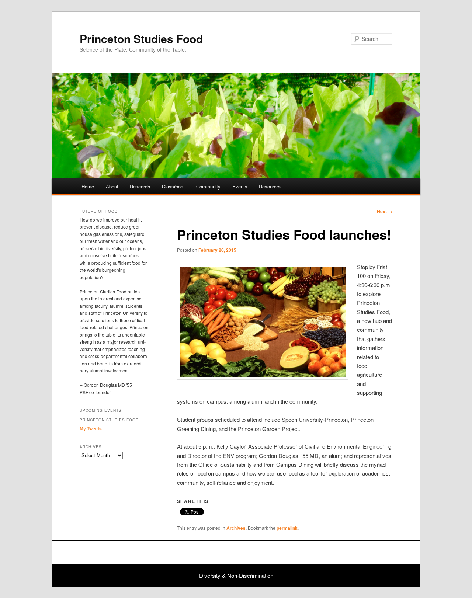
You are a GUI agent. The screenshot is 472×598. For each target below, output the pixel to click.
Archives (236, 528)
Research (140, 186)
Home (87, 186)
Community (208, 186)
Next (384, 211)
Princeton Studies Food (141, 38)
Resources (270, 186)
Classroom (173, 186)
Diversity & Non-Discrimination (236, 575)
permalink (287, 528)
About (112, 186)
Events (239, 186)
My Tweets (91, 428)
